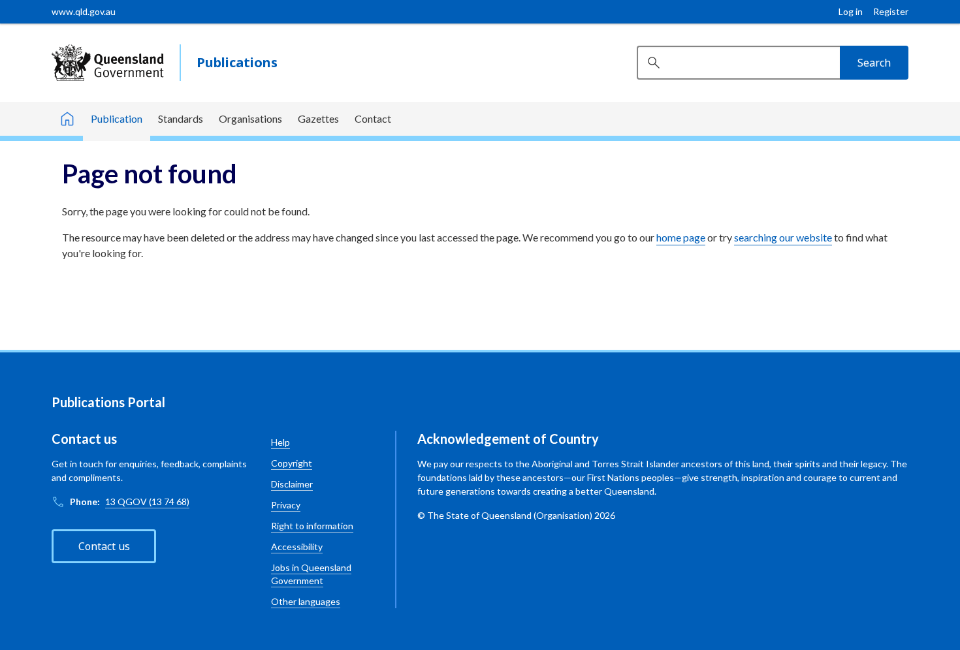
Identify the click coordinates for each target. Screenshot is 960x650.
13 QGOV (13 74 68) (147, 501)
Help (280, 442)
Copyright (291, 463)
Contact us (104, 546)
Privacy (285, 504)
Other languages (305, 601)
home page (680, 237)
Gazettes (318, 118)
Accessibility (297, 546)
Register (890, 11)
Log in (851, 11)
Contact (373, 118)
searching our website (783, 237)
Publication (116, 118)
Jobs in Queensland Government (311, 574)
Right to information (312, 525)
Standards (180, 118)
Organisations (250, 118)
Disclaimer (292, 483)
